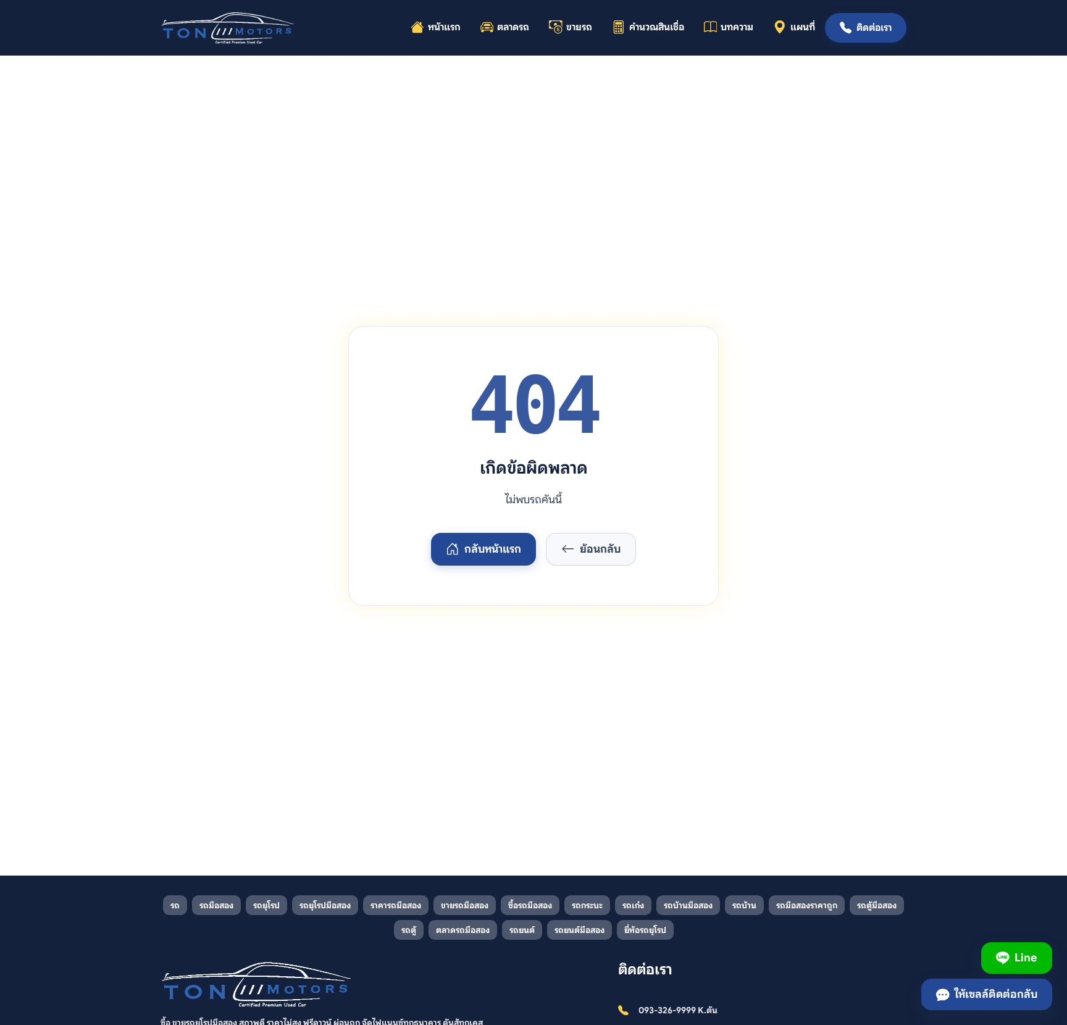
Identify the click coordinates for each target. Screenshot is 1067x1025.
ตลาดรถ (513, 27)
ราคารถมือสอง (395, 905)
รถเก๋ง (633, 905)
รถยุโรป (266, 905)
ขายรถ (579, 27)
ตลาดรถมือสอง (463, 929)
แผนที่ (802, 27)
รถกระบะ (587, 905)
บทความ (737, 27)
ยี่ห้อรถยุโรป (645, 929)
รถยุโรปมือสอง (325, 905)
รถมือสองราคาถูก (806, 905)
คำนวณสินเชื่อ (656, 27)
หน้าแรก (444, 27)
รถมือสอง (216, 905)
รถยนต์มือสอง (579, 929)
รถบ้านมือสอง (688, 905)
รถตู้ (408, 929)
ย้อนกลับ (600, 549)
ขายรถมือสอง (464, 905)
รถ (175, 905)
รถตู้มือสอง (877, 905)
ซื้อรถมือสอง (530, 905)
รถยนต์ (522, 929)
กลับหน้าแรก (492, 549)
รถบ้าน (744, 905)
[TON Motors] (228, 27)
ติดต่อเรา (874, 28)
